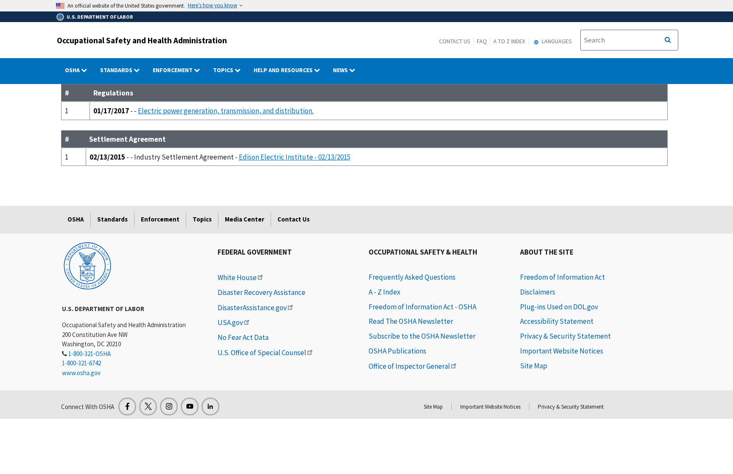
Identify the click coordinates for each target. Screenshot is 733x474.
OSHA (73, 70)
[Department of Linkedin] (210, 406)
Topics (224, 70)
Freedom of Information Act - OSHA (422, 306)
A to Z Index (509, 41)
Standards (117, 70)
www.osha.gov (81, 373)
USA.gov (230, 322)
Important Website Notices (561, 351)
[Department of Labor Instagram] (169, 406)
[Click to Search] (667, 40)
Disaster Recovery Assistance (261, 292)
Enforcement (173, 70)
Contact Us (454, 41)
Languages (556, 41)
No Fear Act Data (243, 337)
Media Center (244, 219)
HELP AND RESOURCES (284, 70)
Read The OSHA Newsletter (411, 321)
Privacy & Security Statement (565, 336)
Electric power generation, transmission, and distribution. (225, 110)
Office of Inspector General (409, 366)
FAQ (482, 41)
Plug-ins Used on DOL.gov (559, 306)
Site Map (533, 365)
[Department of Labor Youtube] (190, 406)
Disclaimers (537, 292)
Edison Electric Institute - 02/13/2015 (294, 157)
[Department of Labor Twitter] (148, 406)
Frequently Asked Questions (412, 277)
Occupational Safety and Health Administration (142, 40)
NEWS (341, 70)
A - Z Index (384, 292)
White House (237, 277)
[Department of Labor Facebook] (127, 406)
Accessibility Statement (556, 321)
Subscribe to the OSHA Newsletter (422, 336)
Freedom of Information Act (562, 277)
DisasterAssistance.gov (252, 307)
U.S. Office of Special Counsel (262, 352)
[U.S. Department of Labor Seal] (87, 265)
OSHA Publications (397, 351)
